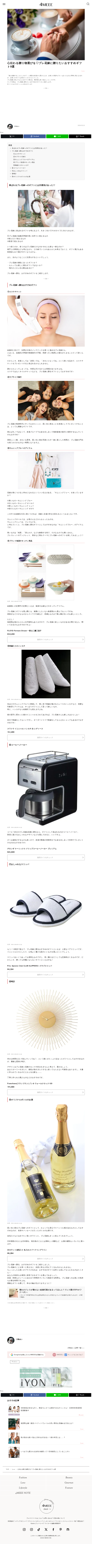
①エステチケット (19, 154)
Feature (69, 1488)
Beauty (69, 1477)
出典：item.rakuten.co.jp (14, 601)
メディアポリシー (20, 1521)
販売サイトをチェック (45, 639)
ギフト (15, 1362)
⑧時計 (14, 173)
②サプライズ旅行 (19, 156)
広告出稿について (59, 1518)
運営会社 (80, 1521)
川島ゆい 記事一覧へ (75, 1348)
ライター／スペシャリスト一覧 (66, 1521)
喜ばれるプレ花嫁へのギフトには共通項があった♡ (29, 148)
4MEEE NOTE (23, 1493)
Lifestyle (23, 1488)
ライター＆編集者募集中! (53, 1523)
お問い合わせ (48, 1518)
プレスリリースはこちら (34, 1518)
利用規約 (10, 1521)
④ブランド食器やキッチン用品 (24, 162)
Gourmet (69, 1483)
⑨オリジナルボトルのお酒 (21, 176)
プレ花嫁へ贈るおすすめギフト (22, 151)
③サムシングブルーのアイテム (24, 159)
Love (23, 1483)
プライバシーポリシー (35, 1521)
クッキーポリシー (49, 1521)
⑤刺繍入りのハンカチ (21, 165)
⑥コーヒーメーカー (19, 168)
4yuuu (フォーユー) (37, 1523)
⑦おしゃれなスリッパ (19, 171)
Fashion (23, 1477)
